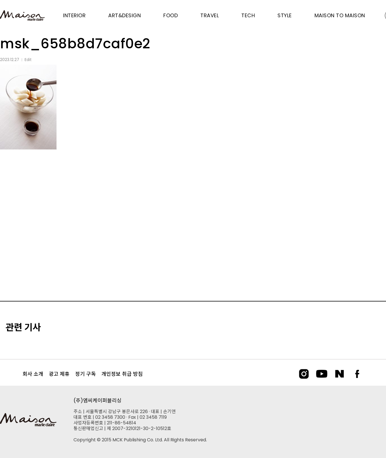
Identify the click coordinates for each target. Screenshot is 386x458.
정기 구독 (85, 373)
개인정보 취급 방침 (122, 373)
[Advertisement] (193, 202)
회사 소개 (33, 373)
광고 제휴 (59, 373)
